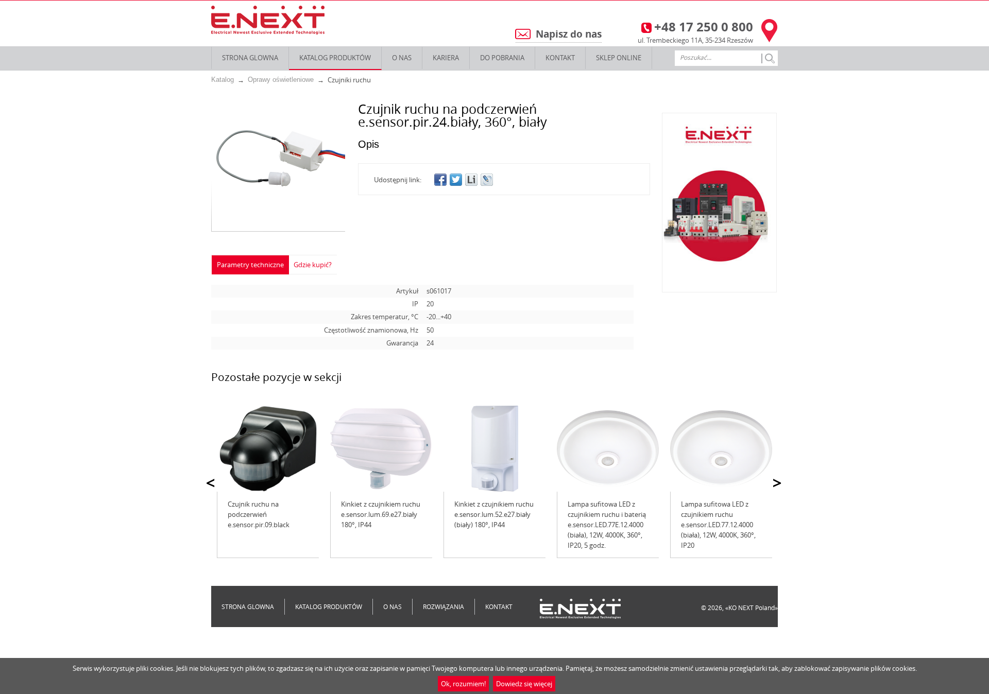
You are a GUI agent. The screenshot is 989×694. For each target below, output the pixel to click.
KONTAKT (560, 57)
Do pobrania (502, 57)
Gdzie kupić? (313, 264)
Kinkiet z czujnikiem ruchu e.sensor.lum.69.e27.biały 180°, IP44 (380, 514)
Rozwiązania (443, 606)
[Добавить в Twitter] (456, 179)
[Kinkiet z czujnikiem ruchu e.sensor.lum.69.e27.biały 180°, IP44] (381, 449)
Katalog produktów (335, 57)
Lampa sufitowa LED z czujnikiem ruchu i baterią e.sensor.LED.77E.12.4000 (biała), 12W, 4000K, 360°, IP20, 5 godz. (607, 524)
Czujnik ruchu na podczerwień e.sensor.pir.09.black (258, 514)
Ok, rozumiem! (463, 683)
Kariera (446, 57)
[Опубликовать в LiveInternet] (471, 179)
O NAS (402, 57)
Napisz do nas (569, 34)
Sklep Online (618, 57)
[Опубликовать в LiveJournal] (487, 179)
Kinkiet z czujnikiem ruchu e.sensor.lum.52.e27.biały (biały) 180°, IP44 (494, 514)
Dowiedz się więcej (524, 683)
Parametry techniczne (250, 264)
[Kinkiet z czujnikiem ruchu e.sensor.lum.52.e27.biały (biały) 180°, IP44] (494, 449)
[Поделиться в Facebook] (440, 179)
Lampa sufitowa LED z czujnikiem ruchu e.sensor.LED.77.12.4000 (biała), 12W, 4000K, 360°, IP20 (718, 524)
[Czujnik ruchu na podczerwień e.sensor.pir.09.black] (268, 449)
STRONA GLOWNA (250, 57)
